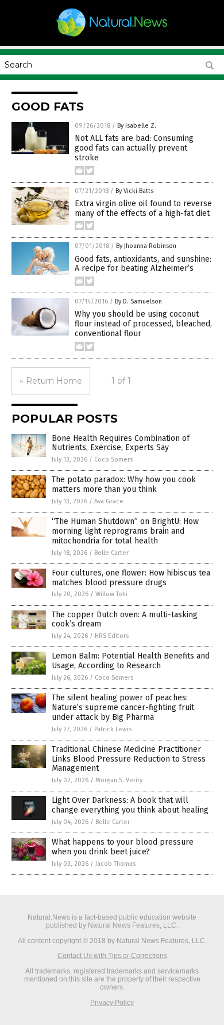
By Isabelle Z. (136, 125)
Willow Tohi (111, 594)
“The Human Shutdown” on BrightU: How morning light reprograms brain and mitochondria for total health (125, 531)
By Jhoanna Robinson (146, 246)
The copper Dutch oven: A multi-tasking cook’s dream (125, 619)
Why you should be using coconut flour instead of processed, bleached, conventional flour (143, 323)
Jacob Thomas (115, 864)
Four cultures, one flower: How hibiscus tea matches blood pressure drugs (131, 578)
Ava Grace (108, 501)
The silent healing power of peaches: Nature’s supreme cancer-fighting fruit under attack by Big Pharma (123, 707)
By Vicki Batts (134, 191)
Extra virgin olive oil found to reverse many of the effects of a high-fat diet (143, 208)
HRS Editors (112, 636)
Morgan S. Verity (118, 780)
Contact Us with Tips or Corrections (112, 956)
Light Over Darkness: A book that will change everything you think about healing (130, 805)
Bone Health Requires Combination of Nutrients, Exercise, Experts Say (121, 443)
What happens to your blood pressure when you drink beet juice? (123, 847)
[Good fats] (112, 36)
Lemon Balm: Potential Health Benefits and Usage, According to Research (131, 661)
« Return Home (51, 381)
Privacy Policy (112, 1003)
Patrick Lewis (113, 729)
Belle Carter (111, 553)
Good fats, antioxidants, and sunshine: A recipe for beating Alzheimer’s (143, 264)
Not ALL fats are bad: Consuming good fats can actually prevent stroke (134, 148)
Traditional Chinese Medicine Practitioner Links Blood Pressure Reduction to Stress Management (129, 759)
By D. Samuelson (138, 301)
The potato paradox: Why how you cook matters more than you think (124, 484)
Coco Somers (113, 459)
